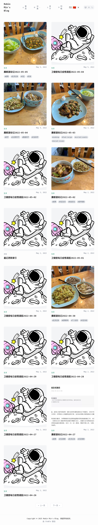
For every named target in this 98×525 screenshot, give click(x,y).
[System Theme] (85, 7)
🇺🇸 (70, 7)
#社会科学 (35, 137)
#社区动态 (84, 320)
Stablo (48, 521)
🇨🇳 (74, 7)
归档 (61, 7)
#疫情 (6, 76)
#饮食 (29, 76)
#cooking (55, 137)
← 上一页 (41, 505)
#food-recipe (67, 137)
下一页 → (56, 505)
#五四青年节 (15, 137)
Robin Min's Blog (7, 7)
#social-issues (58, 141)
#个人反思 (74, 320)
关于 (50, 7)
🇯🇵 (78, 7)
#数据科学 (25, 137)
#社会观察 (62, 439)
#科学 (6, 137)
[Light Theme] (88, 7)
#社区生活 (62, 202)
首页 (26, 7)
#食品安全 (71, 202)
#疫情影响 (65, 320)
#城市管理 (81, 202)
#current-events (81, 137)
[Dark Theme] (92, 7)
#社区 (22, 76)
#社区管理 (81, 439)
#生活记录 (14, 76)
